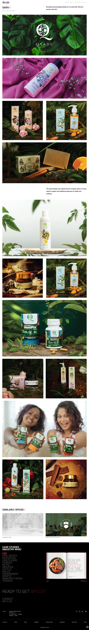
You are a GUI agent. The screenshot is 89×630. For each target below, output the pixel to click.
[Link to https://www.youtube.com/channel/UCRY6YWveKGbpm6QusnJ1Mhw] (86, 611)
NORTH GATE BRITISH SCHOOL (53, 537)
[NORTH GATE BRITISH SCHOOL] (66, 524)
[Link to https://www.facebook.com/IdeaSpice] (76, 611)
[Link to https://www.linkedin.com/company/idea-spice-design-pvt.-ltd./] (82, 611)
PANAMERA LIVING (6, 537)
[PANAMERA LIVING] (22, 524)
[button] (1, 526)
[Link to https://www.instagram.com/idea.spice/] (79, 611)
